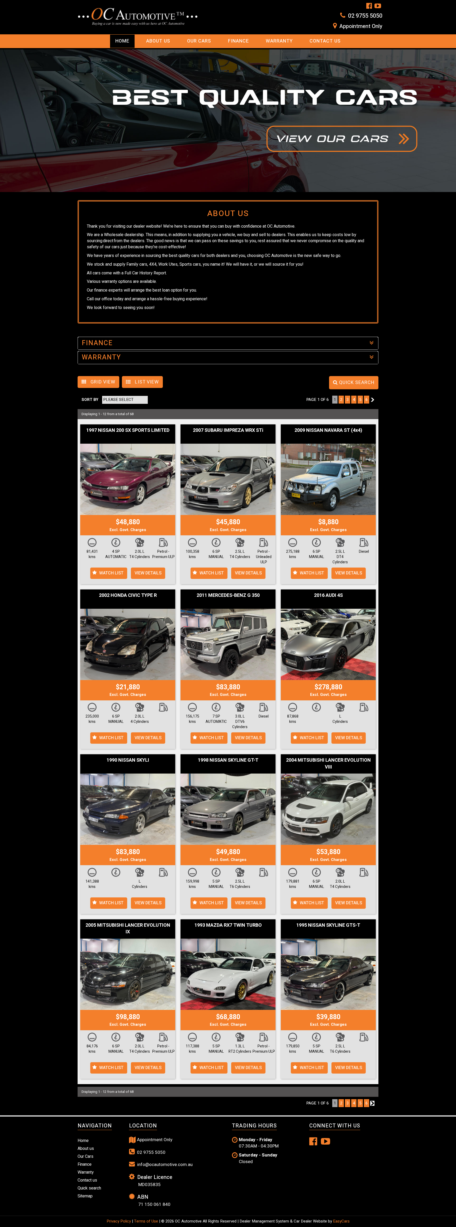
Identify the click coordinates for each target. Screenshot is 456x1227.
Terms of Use (146, 1221)
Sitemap (85, 1196)
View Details (148, 573)
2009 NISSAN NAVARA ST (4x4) (328, 430)
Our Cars (199, 41)
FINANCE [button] (97, 343)
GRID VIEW (102, 382)
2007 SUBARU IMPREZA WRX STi (228, 430)
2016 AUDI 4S (328, 595)
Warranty (279, 41)
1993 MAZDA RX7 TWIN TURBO (228, 925)
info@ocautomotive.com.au (164, 1164)
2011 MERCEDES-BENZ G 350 (228, 595)
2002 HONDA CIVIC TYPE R (128, 595)
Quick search (89, 1188)
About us (86, 1148)
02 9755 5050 (365, 16)
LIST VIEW (146, 382)
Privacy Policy (119, 1221)
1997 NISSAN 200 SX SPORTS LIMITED (127, 430)
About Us (158, 41)
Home (122, 41)
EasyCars (341, 1221)
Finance (238, 41)
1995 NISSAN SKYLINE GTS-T (328, 925)
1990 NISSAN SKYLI (128, 760)
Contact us (325, 41)
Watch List (111, 573)
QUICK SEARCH (356, 382)
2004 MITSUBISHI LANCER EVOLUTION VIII (328, 764)
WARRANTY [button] (101, 357)
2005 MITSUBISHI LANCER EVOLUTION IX (128, 929)
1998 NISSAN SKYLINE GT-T (228, 760)
